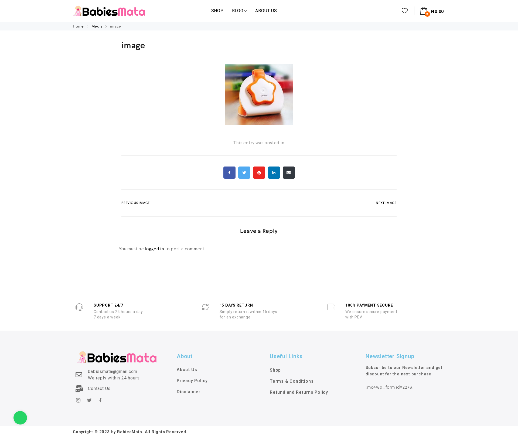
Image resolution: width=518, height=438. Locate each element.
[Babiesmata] (109, 10)
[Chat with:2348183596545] (20, 418)
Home (79, 26)
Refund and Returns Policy (299, 392)
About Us (266, 10)
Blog (237, 10)
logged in (154, 249)
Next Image (386, 203)
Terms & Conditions (291, 381)
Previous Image (135, 203)
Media (97, 26)
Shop (217, 10)
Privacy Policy (192, 380)
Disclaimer (188, 391)
